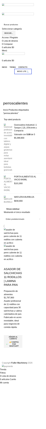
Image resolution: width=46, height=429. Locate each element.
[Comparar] (7, 264)
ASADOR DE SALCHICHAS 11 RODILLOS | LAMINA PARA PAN (13, 277)
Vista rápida (7, 351)
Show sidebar (13, 209)
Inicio (6, 110)
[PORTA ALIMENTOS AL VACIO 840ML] (8, 183)
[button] (13, 338)
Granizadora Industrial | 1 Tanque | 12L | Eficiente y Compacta (25, 128)
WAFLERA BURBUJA (24, 197)
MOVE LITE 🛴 (23, 71)
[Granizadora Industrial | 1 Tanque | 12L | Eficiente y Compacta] (8, 147)
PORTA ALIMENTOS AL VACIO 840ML (25, 178)
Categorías (8, 77)
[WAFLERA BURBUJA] (8, 199)
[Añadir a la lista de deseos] (7, 332)
